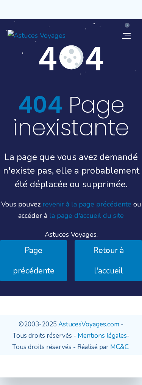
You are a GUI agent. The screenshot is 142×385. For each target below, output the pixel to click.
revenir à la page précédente (86, 204)
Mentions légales (102, 335)
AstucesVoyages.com (88, 324)
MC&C (119, 347)
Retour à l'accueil (108, 260)
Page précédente (34, 260)
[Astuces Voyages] (37, 35)
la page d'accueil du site (86, 215)
